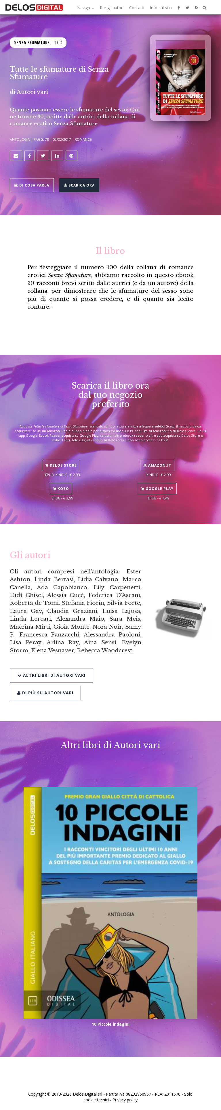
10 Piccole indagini (110, 1024)
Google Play (159, 488)
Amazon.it (159, 465)
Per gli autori (111, 7)
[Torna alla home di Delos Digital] (34, 7)
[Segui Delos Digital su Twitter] (187, 7)
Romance (83, 139)
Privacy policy (125, 1100)
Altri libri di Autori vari (53, 675)
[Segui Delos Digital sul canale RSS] (196, 7)
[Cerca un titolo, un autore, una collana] (204, 8)
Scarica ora (81, 185)
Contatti (136, 7)
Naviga (84, 7)
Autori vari (32, 91)
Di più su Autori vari (47, 692)
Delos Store (63, 465)
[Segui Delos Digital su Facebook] (179, 7)
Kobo (62, 488)
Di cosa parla (33, 185)
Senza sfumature (31, 42)
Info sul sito (161, 7)
